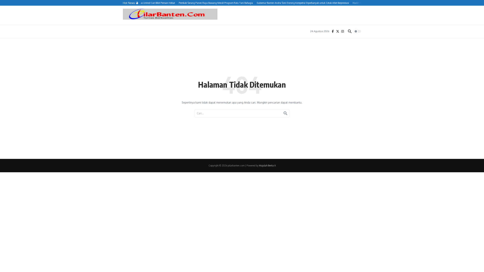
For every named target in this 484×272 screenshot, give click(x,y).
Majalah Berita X (267, 165)
